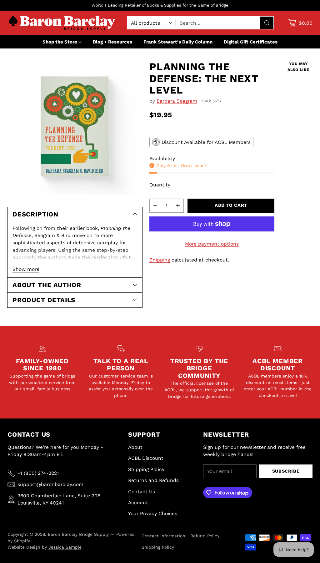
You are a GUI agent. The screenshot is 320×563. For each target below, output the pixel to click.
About (135, 447)
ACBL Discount (145, 458)
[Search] (267, 22)
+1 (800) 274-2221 (38, 473)
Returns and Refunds (153, 480)
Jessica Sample (65, 547)
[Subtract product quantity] (155, 205)
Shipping (159, 260)
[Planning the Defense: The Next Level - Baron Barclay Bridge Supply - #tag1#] (75, 128)
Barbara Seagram (177, 101)
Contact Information (163, 535)
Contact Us (141, 492)
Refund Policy (204, 535)
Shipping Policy (146, 469)
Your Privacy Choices (152, 513)
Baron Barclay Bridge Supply (78, 534)
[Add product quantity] (177, 205)
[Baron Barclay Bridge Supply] (62, 23)
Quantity (159, 185)
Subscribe (285, 471)
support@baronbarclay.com (50, 484)
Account (138, 502)
